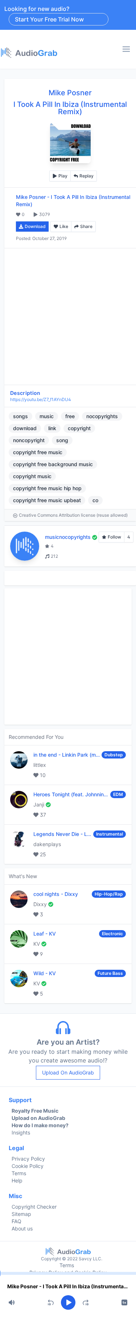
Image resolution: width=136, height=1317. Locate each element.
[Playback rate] (124, 1302)
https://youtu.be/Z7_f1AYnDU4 (40, 399)
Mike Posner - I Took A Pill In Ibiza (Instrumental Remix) (68, 1286)
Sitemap (21, 1214)
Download (35, 226)
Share (86, 226)
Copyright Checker (34, 1207)
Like (63, 226)
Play (62, 176)
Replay (86, 176)
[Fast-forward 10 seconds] (85, 1302)
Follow (114, 537)
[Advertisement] (68, 316)
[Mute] (11, 1302)
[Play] (68, 1302)
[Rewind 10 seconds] (50, 1302)
